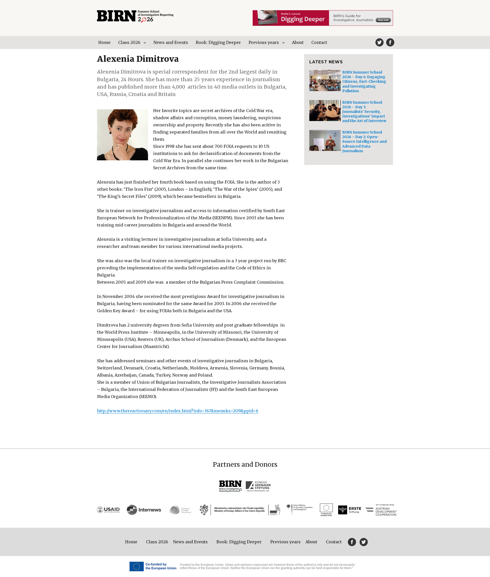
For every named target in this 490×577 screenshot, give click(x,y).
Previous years (264, 42)
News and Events (170, 42)
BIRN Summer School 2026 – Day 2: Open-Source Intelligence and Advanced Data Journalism (364, 141)
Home (104, 42)
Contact (319, 42)
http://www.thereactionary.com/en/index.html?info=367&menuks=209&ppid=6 (177, 410)
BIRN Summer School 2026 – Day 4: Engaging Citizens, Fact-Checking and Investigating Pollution (364, 81)
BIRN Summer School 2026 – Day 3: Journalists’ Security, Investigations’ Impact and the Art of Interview (364, 111)
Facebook (390, 42)
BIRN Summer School (135, 16)
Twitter (379, 42)
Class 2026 (129, 42)
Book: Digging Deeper (218, 42)
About (298, 42)
